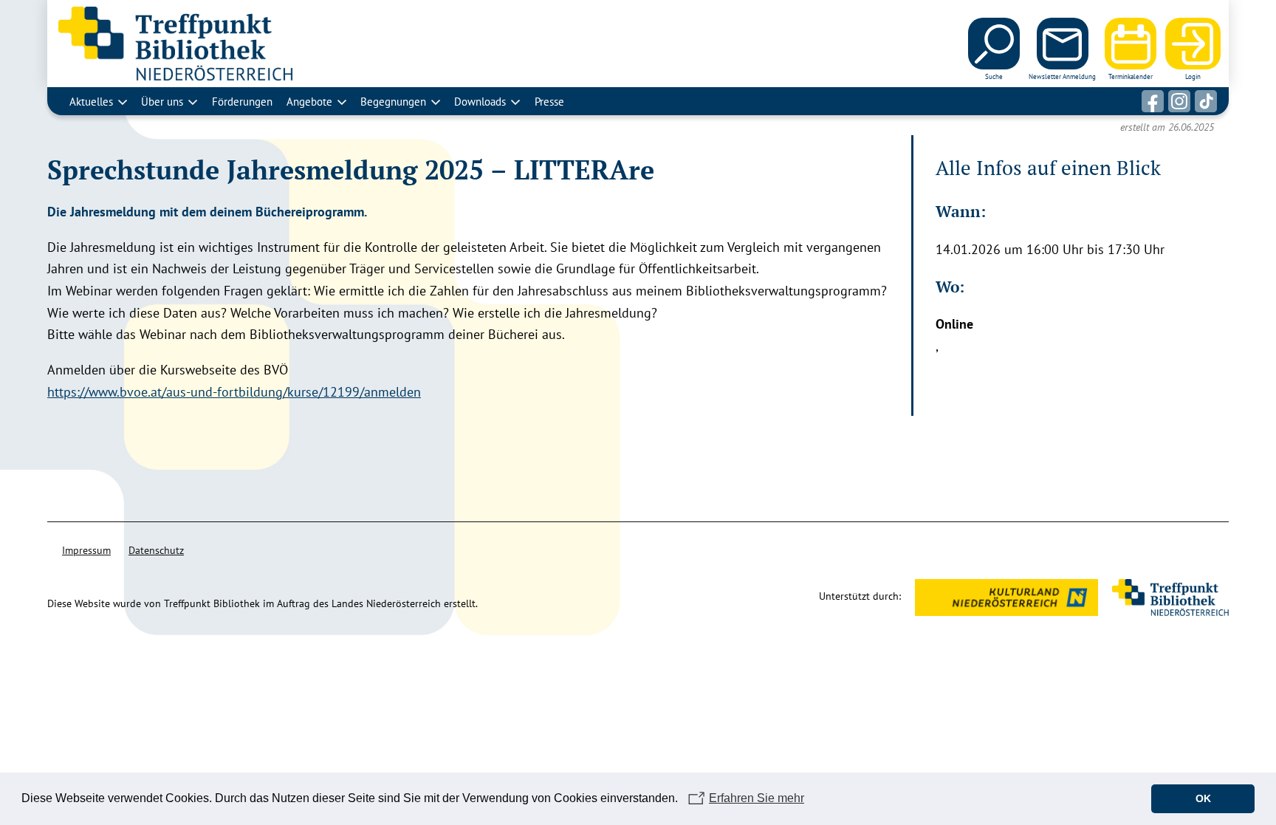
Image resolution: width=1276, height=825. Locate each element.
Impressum (86, 550)
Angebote (309, 101)
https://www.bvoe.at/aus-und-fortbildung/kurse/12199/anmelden (234, 391)
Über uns (162, 101)
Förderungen (242, 101)
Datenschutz (156, 550)
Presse (549, 101)
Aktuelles (91, 101)
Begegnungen (393, 101)
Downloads (480, 101)
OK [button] (1203, 798)
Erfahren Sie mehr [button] (756, 798)
